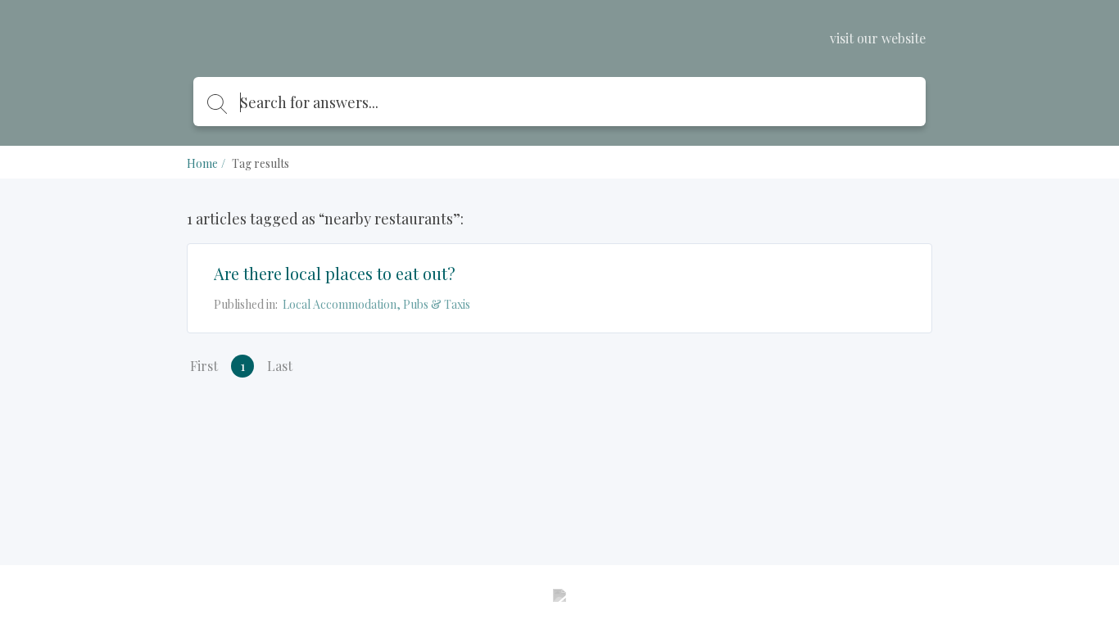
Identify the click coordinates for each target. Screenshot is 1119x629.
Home (202, 163)
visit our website (878, 38)
